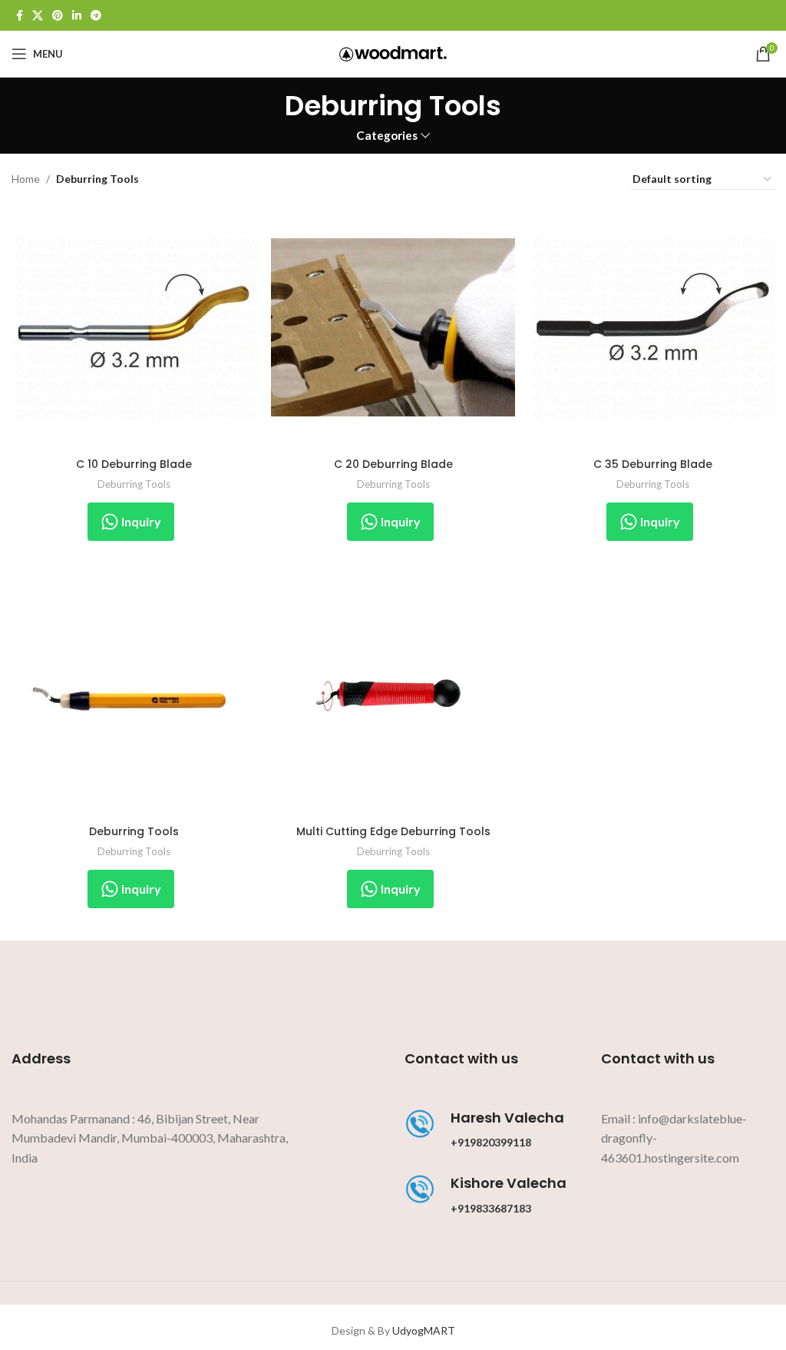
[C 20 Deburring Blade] (393, 327)
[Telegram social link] (96, 15)
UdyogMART (423, 1330)
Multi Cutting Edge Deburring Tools (393, 831)
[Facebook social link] (20, 15)
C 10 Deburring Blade (134, 464)
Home (26, 178)
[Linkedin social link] (77, 15)
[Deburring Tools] (134, 695)
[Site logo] (393, 52)
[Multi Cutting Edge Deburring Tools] (393, 695)
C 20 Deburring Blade (393, 464)
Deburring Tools (133, 484)
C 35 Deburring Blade (652, 464)
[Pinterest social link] (58, 15)
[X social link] (38, 15)
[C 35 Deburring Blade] (652, 327)
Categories (387, 135)
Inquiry (140, 521)
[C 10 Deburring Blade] (134, 327)
